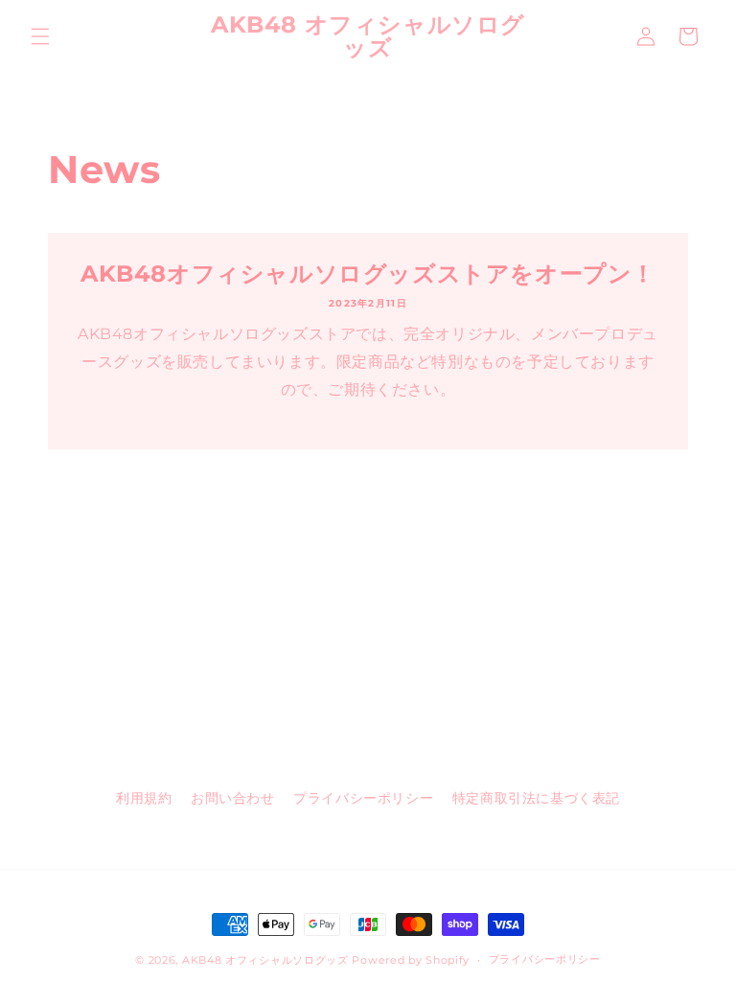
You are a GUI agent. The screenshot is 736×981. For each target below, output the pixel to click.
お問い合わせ (233, 798)
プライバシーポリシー (363, 798)
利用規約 (144, 798)
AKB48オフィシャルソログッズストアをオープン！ (368, 273)
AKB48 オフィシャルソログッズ (265, 960)
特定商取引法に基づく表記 (536, 798)
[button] (40, 36)
